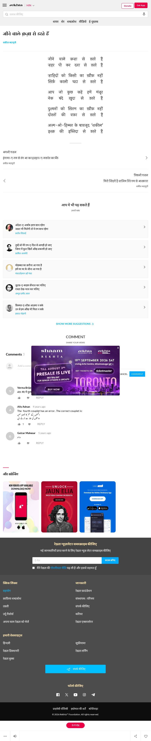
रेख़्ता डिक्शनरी (11, 650)
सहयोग (7, 590)
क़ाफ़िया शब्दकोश (12, 598)
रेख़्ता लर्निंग (82, 650)
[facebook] (58, 695)
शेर (62, 21)
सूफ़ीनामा (80, 643)
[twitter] (67, 695)
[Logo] (16, 5)
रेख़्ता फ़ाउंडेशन (84, 590)
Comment (137, 374)
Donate (127, 5)
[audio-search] (144, 14)
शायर (56, 21)
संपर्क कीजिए (82, 606)
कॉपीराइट (93, 708)
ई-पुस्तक (93, 21)
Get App (141, 5)
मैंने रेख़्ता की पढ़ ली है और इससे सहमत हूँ (66, 568)
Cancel (123, 374)
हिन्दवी (6, 643)
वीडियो (82, 21)
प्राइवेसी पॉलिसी (60, 708)
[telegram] (93, 695)
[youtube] (75, 695)
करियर (79, 613)
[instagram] (84, 695)
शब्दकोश (71, 21)
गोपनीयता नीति (58, 568)
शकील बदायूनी (9, 43)
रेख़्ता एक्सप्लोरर (84, 621)
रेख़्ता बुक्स (8, 658)
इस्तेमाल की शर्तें (78, 708)
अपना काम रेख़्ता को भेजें (16, 621)
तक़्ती (6, 606)
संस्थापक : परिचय (85, 598)
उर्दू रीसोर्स (8, 613)
